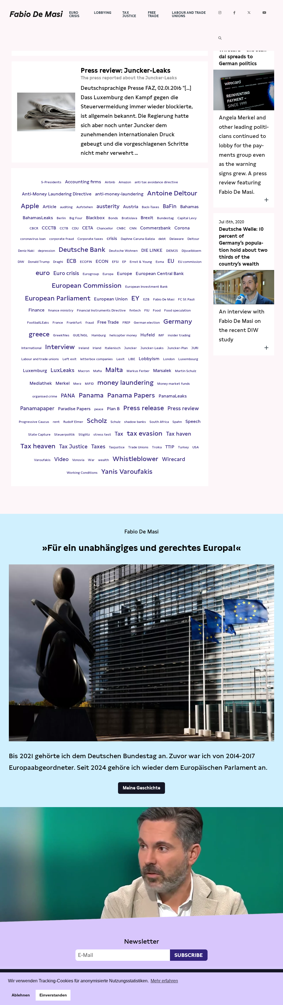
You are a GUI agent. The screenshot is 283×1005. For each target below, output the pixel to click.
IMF (161, 335)
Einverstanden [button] (53, 995)
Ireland (83, 348)
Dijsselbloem (191, 251)
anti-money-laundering (119, 194)
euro (43, 273)
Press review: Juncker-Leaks (126, 70)
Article (49, 206)
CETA (87, 228)
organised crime (44, 396)
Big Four (75, 218)
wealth (103, 460)
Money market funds (173, 384)
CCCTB (49, 228)
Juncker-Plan (177, 348)
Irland (97, 348)
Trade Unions (138, 447)
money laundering (125, 382)
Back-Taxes (150, 207)
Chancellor (105, 228)
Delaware (176, 239)
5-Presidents (51, 182)
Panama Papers (131, 395)
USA (195, 447)
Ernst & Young (141, 262)
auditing (66, 207)
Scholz (97, 421)
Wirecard (173, 459)
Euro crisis (66, 273)
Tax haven (178, 434)
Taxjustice (117, 447)
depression (46, 251)
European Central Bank (160, 273)
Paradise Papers (74, 408)
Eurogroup (91, 274)
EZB (146, 299)
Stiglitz (84, 434)
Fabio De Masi (163, 299)
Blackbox (95, 217)
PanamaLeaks (173, 396)
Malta (114, 370)
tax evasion (145, 433)
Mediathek (41, 383)
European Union (111, 299)
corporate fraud (61, 239)
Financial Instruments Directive (101, 310)
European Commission (87, 285)
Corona (182, 228)
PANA (68, 395)
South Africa (159, 422)
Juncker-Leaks (152, 348)
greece (39, 334)
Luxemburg (35, 370)
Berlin (61, 218)
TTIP (169, 446)
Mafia (97, 371)
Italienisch (112, 348)
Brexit (147, 217)
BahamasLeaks (38, 217)
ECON (102, 261)
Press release (143, 408)
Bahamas (189, 206)
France (58, 322)
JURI (194, 348)
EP (124, 262)
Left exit (69, 359)
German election (147, 322)
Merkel (63, 383)
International (31, 348)
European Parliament (57, 298)
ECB (71, 261)
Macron (84, 371)
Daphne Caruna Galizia (138, 239)
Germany (177, 321)
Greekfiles (61, 335)
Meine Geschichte (141, 788)
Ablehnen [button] (21, 995)
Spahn (177, 422)
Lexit (120, 359)
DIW (21, 262)
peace (98, 409)
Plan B (113, 408)
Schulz (115, 422)
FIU (146, 310)
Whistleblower (135, 459)
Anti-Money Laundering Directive (56, 194)
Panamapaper (37, 408)
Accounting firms (83, 181)
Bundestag (165, 218)
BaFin (170, 206)
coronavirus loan (33, 239)
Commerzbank (155, 228)
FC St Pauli (186, 299)
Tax (119, 434)
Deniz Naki (26, 251)
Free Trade (108, 322)
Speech (193, 421)
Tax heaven (38, 446)
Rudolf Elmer (73, 422)
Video (61, 459)
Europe (124, 273)
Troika (157, 447)
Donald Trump (38, 262)
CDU (75, 228)
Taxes (98, 446)
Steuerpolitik (64, 434)
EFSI (115, 262)
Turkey (183, 447)
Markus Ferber (138, 371)
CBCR (34, 228)
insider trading (179, 335)
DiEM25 (172, 251)
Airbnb (110, 182)
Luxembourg (188, 359)
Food (157, 310)
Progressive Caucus (34, 422)
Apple (30, 206)
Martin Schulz (185, 371)
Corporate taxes (90, 239)
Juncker (130, 348)
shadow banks (135, 422)
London (169, 359)
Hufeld (147, 334)
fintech (135, 310)
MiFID (89, 384)
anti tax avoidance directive (156, 182)
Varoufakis (42, 460)
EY (135, 298)
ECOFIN (86, 262)
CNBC (121, 228)
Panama (91, 395)
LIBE (131, 359)
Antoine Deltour (172, 193)
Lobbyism (149, 358)
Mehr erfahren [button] (164, 980)
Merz (77, 384)
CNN (133, 228)
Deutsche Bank (82, 249)
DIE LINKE (152, 250)
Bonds (113, 218)
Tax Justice (73, 446)
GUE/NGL (80, 335)
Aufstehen (84, 207)
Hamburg (98, 335)
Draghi (58, 262)
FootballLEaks (38, 322)
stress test (102, 434)
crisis (112, 238)
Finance (36, 310)
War (91, 460)
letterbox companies (96, 359)
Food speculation (177, 310)
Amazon (125, 182)
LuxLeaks (62, 370)
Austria (130, 206)
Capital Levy (186, 218)
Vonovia (78, 460)
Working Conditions (82, 473)
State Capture (39, 434)
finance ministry (60, 310)
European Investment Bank (146, 287)
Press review (183, 408)
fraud (89, 322)
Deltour (193, 239)
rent (56, 422)
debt (162, 239)
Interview (60, 347)
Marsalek (162, 370)
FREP (126, 322)
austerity (107, 206)
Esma (160, 262)
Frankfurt (74, 322)
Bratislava (129, 218)
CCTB (64, 228)
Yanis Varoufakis (127, 471)
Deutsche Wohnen (123, 251)
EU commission (189, 262)
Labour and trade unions (40, 359)
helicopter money (123, 335)
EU (170, 261)
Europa (108, 274)
